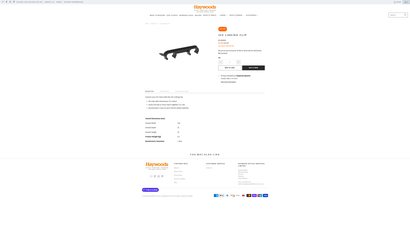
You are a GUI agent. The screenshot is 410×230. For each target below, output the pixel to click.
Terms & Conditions (179, 179)
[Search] (405, 15)
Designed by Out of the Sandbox (171, 196)
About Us (176, 168)
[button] (210, 15)
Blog (175, 182)
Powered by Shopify (187, 196)
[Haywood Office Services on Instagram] (10, 2)
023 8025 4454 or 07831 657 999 (29, 2)
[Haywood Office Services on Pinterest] (14, 2)
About (59, 2)
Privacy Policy (178, 175)
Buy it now (253, 68)
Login (398, 2)
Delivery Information (73, 2)
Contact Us (49, 2)
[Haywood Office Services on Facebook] (6, 2)
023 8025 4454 (247, 182)
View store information (228, 82)
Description (149, 91)
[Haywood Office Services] (205, 9)
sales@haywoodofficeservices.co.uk (252, 184)
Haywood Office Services (153, 196)
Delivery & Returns (182, 91)
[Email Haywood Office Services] (3, 2)
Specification (164, 91)
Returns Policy (178, 171)
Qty (219, 57)
